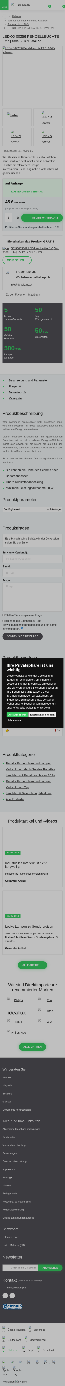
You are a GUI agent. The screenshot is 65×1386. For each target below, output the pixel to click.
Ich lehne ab (15, 720)
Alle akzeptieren (17, 714)
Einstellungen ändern (42, 714)
